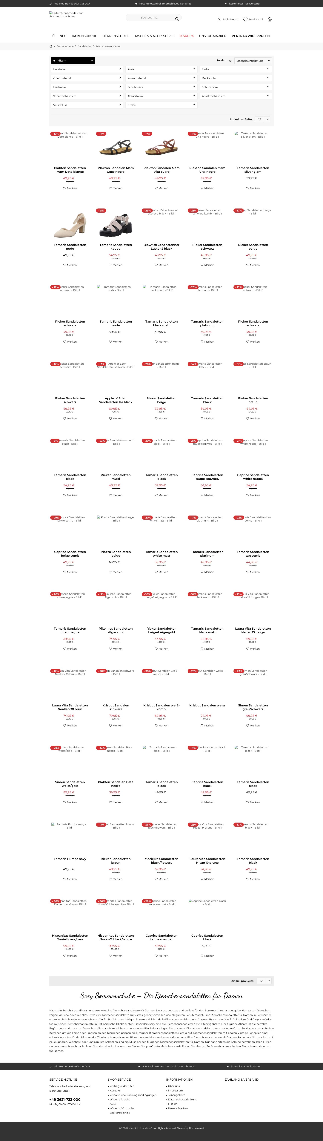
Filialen (172, 1103)
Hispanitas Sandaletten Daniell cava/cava (70, 937)
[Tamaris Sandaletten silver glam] (253, 148)
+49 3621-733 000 (65, 1099)
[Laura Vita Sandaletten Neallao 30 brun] (69, 686)
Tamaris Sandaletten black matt (161, 323)
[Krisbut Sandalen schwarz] (115, 686)
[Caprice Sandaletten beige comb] (69, 532)
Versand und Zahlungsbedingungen (133, 1095)
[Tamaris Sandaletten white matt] (161, 532)
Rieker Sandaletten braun (253, 400)
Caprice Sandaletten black (207, 784)
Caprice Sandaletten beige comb (70, 553)
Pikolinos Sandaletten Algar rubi (116, 630)
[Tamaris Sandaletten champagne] (69, 609)
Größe (131, 105)
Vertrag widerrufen (122, 1086)
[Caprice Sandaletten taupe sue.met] (161, 916)
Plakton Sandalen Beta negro (115, 784)
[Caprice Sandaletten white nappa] (253, 455)
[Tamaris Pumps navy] (69, 839)
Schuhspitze (210, 87)
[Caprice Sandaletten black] (207, 762)
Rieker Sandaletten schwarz (207, 246)
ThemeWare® (196, 1128)
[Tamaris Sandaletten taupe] (115, 225)
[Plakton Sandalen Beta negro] (115, 762)
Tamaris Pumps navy (70, 859)
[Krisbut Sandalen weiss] (207, 686)
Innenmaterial (136, 78)
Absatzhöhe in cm (213, 96)
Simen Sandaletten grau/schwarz (253, 707)
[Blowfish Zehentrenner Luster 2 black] (161, 225)
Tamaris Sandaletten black (207, 400)
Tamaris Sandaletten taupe (116, 246)
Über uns (174, 1086)
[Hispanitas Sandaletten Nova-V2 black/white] (115, 916)
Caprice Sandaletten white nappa (253, 477)
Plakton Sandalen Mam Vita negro (207, 170)
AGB (113, 1103)
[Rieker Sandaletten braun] (253, 379)
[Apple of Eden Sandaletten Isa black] (115, 379)
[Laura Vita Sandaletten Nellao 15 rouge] (253, 609)
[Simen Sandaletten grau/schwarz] (253, 686)
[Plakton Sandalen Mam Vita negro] (207, 148)
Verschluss (60, 105)
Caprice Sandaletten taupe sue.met (161, 937)
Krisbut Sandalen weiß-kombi (161, 707)
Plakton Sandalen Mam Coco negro (116, 170)
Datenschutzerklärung (182, 1099)
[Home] (54, 36)
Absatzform (135, 96)
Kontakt (115, 1090)
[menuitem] (270, 19)
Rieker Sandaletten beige (253, 246)
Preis (130, 69)
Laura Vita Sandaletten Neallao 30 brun (70, 707)
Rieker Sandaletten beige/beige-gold (161, 630)
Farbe (205, 69)
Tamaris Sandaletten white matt (161, 553)
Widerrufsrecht (120, 1099)
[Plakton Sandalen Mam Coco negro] (115, 148)
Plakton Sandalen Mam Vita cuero (162, 170)
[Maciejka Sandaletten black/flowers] (161, 839)
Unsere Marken (178, 1108)
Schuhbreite (135, 87)
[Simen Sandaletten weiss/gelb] (69, 762)
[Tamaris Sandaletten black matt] (161, 302)
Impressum (175, 1090)
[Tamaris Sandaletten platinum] (207, 302)
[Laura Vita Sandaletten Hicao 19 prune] (207, 839)
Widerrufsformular (122, 1108)
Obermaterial (62, 78)
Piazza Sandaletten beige (116, 553)
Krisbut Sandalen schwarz (115, 707)
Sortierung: (224, 60)
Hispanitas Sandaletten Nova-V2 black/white (116, 937)
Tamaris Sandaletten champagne (70, 630)
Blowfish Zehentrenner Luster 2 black (161, 246)
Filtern (62, 60)
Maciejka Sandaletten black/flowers (161, 860)
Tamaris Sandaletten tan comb (253, 553)
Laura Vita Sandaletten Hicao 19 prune (207, 860)
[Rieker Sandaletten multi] (115, 455)
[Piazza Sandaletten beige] (115, 532)
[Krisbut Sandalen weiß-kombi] (161, 686)
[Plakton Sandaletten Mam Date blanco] (69, 148)
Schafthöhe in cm (64, 96)
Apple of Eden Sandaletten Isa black (115, 400)
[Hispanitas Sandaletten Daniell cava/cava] (69, 916)
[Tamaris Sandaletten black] (207, 379)
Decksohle (209, 78)
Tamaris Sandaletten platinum (207, 323)
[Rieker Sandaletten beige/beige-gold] (161, 609)
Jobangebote (176, 1095)
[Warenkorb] (270, 19)
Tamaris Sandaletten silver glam (253, 170)
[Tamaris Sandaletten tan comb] (253, 532)
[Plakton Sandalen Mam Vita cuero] (161, 148)
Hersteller (59, 69)
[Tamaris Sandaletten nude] (69, 225)
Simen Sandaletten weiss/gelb (70, 784)
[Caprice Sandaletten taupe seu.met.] (207, 455)
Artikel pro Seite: (241, 119)
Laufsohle (59, 87)
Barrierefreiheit (120, 1112)
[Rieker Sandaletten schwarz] (207, 225)
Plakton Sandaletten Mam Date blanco (70, 170)
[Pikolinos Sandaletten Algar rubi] (115, 609)
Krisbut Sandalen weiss (207, 705)
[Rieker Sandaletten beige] (253, 225)
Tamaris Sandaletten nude (70, 246)
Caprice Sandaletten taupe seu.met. (207, 477)
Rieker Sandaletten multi (116, 477)
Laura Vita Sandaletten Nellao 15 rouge (253, 630)
